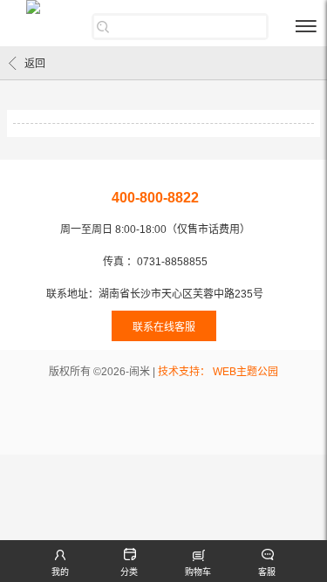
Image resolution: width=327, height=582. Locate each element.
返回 (34, 64)
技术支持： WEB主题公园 (218, 372)
